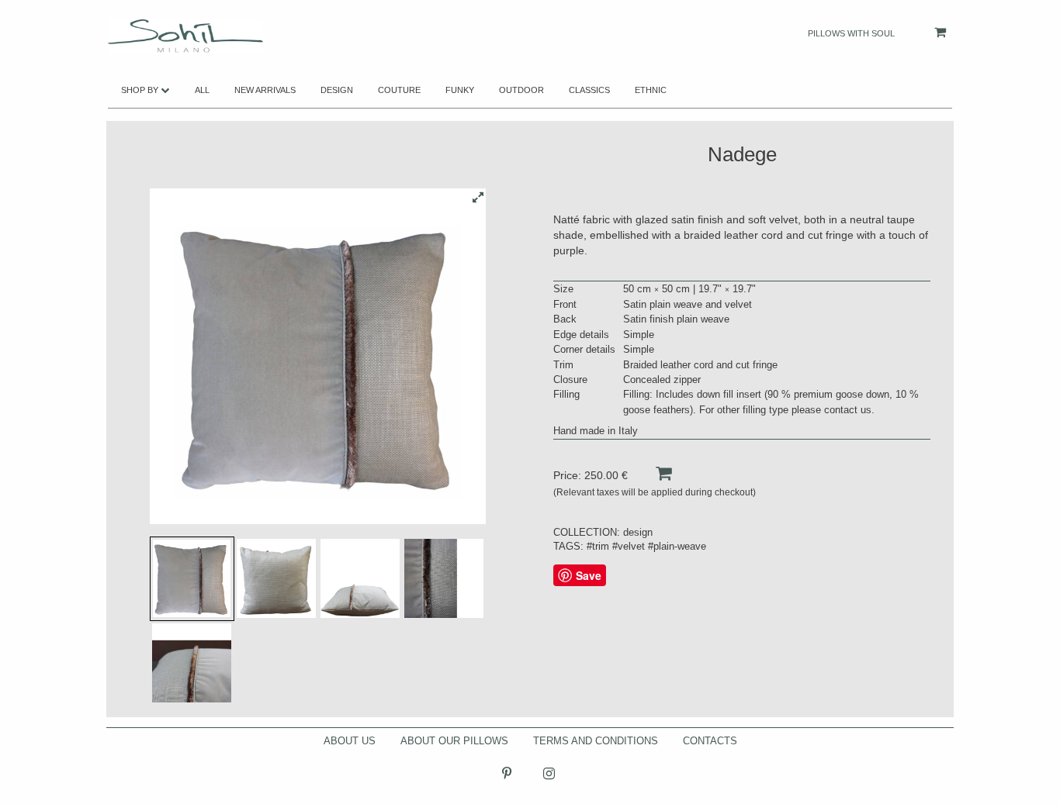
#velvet (628, 546)
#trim (598, 546)
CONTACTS (710, 741)
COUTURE (399, 90)
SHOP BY (141, 90)
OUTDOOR (521, 90)
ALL (202, 90)
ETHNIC (651, 90)
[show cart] (924, 32)
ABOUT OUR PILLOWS (454, 741)
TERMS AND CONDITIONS (595, 741)
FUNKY (459, 90)
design (638, 532)
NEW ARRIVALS (265, 90)
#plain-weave (677, 546)
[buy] (651, 472)
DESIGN (336, 90)
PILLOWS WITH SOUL (851, 33)
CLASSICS (589, 90)
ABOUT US (350, 741)
